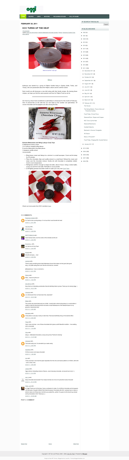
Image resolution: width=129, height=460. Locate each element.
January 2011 (88, 144)
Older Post (76, 444)
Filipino (60, 32)
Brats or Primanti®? (89, 137)
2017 (84, 48)
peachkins (28, 349)
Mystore (47, 16)
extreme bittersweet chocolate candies (48, 32)
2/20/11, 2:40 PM (30, 240)
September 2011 (89, 80)
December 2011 (89, 71)
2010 (84, 148)
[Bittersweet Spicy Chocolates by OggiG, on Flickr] (50, 202)
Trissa (26, 322)
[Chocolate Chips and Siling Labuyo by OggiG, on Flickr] (50, 139)
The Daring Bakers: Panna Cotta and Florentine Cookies (94, 110)
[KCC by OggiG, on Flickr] (50, 80)
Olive (26, 332)
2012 (84, 65)
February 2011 (89, 103)
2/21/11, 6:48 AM (30, 318)
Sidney (27, 275)
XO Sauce (87, 133)
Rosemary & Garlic (30, 218)
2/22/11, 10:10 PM (30, 382)
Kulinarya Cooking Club (69, 32)
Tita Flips (27, 226)
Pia (29, 100)
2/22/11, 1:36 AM (30, 354)
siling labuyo (25, 34)
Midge (27, 301)
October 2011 (88, 77)
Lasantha (67, 458)
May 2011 (87, 93)
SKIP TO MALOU (29, 235)
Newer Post (24, 444)
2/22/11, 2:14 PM (30, 373)
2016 (84, 52)
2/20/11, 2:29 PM (30, 231)
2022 (84, 32)
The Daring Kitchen (59, 16)
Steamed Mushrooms (90, 124)
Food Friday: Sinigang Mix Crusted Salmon (96, 140)
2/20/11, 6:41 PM (30, 271)
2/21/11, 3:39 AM (30, 309)
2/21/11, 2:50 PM (30, 345)
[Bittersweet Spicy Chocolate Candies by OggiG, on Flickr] (50, 68)
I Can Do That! (71, 454)
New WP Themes (53, 458)
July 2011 (87, 87)
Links (39, 16)
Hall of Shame (74, 16)
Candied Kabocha (89, 127)
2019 (84, 42)
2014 (84, 58)
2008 (84, 155)
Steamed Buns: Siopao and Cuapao (94, 117)
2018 (84, 45)
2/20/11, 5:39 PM (30, 257)
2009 (84, 151)
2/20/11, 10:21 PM (30, 288)
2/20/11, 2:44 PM (30, 248)
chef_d (27, 377)
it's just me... (28, 244)
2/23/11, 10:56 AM (30, 396)
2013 (84, 61)
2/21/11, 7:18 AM (30, 328)
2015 (84, 55)
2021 (84, 36)
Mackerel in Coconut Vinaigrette (93, 130)
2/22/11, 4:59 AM (30, 364)
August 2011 (88, 84)
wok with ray (28, 284)
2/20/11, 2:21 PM (30, 222)
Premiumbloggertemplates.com (77, 458)
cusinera (27, 261)
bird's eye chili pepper (32, 32)
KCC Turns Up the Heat (35, 28)
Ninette (27, 252)
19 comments (25, 31)
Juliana (27, 368)
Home (23, 16)
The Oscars (87, 106)
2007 (84, 158)
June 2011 (88, 90)
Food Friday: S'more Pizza (91, 114)
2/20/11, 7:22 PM (30, 280)
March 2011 (88, 100)
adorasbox (28, 313)
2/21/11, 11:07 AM (30, 337)
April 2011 (87, 97)
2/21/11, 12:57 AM (30, 297)
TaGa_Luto (28, 386)
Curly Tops (66, 168)
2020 (84, 39)
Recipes (31, 16)
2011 (84, 68)
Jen (26, 358)
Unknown (27, 292)
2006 (84, 161)
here (49, 206)
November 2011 (89, 74)
